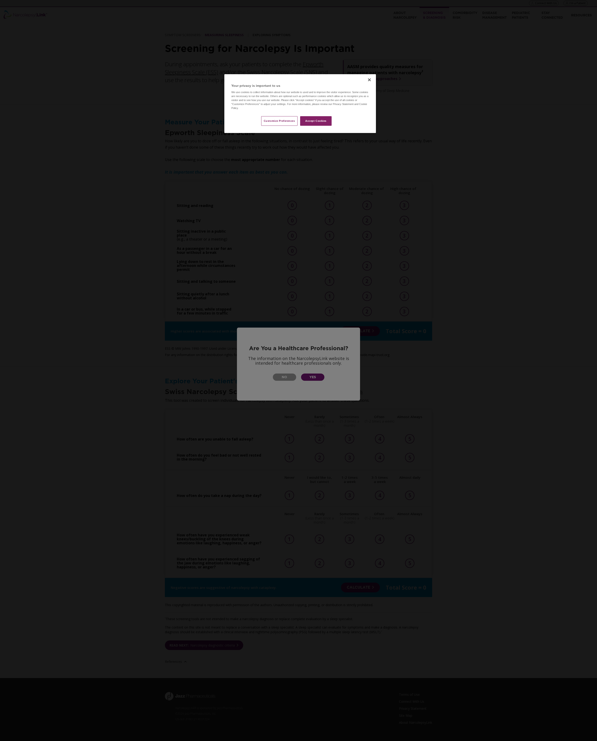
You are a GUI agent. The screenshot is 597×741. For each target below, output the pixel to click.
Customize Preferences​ (279, 120)
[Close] (369, 80)
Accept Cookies (315, 120)
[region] (300, 103)
